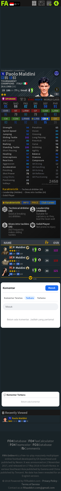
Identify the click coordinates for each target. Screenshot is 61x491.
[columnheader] (21, 242)
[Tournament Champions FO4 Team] (56, 73)
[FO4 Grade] (56, 94)
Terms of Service (30, 484)
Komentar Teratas (13, 298)
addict (5, 5)
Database (16, 440)
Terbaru (30, 298)
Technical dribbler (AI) (32, 189)
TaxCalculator (41, 440)
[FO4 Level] (57, 89)
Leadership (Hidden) (12, 192)
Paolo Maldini (20, 73)
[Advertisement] (30, 37)
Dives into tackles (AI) (35, 192)
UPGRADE (10, 98)
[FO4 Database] (56, 2)
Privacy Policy (49, 480)
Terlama (41, 298)
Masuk (51, 287)
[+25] (30, 277)
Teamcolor (20, 444)
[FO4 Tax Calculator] (49, 3)
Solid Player (8, 195)
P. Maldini (19, 247)
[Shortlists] (39, 250)
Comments (30, 448)
